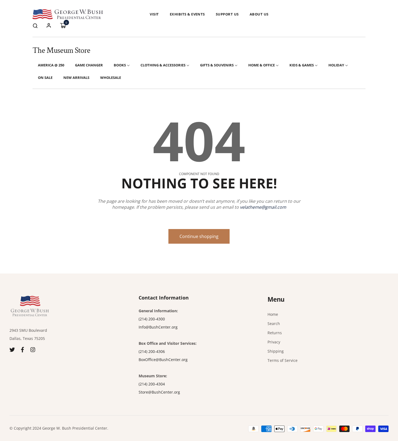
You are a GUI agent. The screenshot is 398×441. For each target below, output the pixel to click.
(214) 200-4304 (152, 384)
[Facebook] (22, 349)
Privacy (273, 342)
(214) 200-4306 (152, 351)
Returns (274, 332)
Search (273, 323)
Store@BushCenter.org (159, 392)
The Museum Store (61, 50)
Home (272, 314)
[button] (35, 25)
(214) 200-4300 (152, 318)
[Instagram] (32, 349)
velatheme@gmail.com (263, 207)
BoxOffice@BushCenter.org (163, 359)
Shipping (275, 351)
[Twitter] (12, 349)
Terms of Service (282, 360)
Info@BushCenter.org (158, 327)
